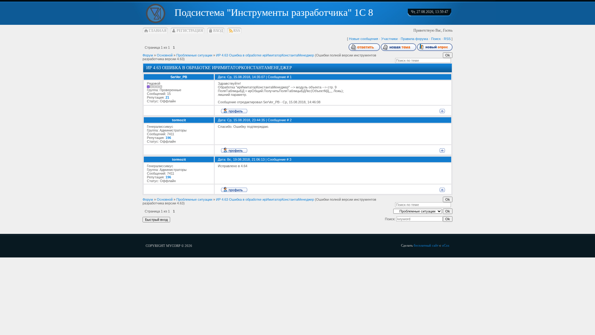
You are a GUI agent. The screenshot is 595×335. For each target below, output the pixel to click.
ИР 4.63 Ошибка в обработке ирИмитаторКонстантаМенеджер (265, 55)
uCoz (445, 245)
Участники (389, 39)
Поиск (436, 39)
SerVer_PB (178, 77)
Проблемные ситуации (194, 55)
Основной (165, 55)
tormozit (179, 120)
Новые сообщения (363, 39)
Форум (148, 55)
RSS (236, 31)
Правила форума (414, 39)
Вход (218, 31)
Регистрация (190, 31)
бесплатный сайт (426, 245)
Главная (157, 31)
